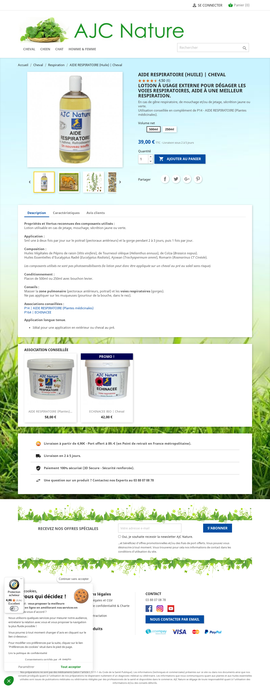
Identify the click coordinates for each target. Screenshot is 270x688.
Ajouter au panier (180, 158)
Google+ (187, 179)
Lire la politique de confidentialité (27, 653)
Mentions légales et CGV (95, 600)
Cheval (29, 49)
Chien (45, 49)
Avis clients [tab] (95, 213)
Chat (59, 49)
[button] (9, 681)
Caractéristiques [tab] (66, 213)
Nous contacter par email (175, 619)
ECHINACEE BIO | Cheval (106, 411)
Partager (165, 179)
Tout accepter (71, 667)
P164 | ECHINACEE (37, 312)
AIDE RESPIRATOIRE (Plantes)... (50, 411)
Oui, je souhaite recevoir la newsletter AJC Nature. (157, 537)
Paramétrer (26, 667)
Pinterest (198, 179)
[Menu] (21, 579)
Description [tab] (36, 213)
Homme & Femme (82, 49)
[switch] (14, 608)
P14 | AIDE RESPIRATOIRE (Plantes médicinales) (58, 308)
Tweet (176, 179)
